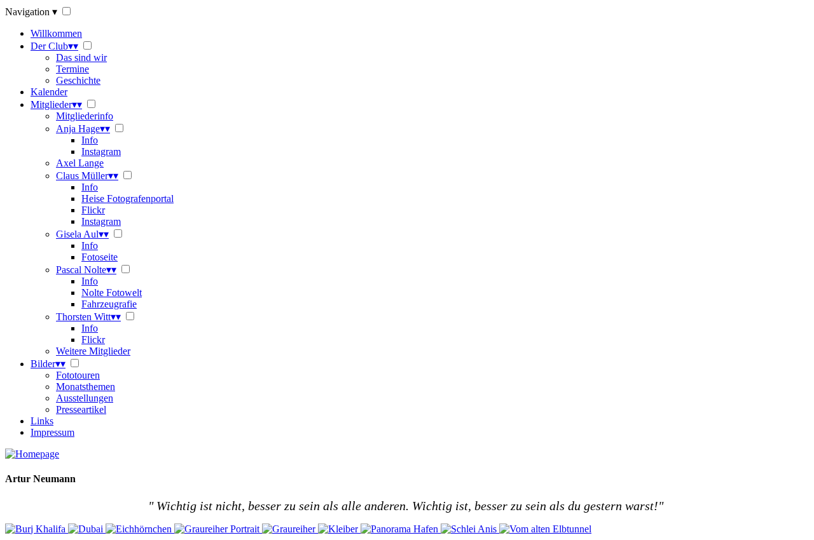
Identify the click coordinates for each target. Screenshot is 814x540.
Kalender (49, 91)
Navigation (31, 11)
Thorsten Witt (88, 316)
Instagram (101, 151)
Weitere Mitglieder (93, 351)
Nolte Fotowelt (111, 292)
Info (89, 140)
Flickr (93, 210)
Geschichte (78, 80)
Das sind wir (81, 57)
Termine (72, 69)
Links (42, 420)
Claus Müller (87, 175)
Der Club (54, 46)
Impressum (52, 432)
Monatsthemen (85, 386)
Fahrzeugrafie (109, 304)
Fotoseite (99, 257)
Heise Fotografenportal (127, 198)
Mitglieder (56, 104)
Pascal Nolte (86, 269)
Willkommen (56, 33)
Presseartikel (81, 409)
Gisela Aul (82, 234)
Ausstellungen (84, 398)
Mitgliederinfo (84, 116)
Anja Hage (83, 128)
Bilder (48, 363)
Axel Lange (80, 163)
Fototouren (78, 375)
